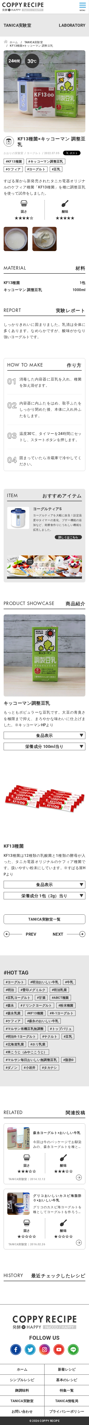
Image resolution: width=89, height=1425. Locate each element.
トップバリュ (62, 1028)
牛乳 (70, 982)
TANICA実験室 (22, 1400)
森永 (11, 1005)
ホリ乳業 (38, 1044)
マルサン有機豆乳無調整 (26, 1028)
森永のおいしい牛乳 (44, 1021)
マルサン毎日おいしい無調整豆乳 (32, 1060)
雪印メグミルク (33, 990)
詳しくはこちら (68, 537)
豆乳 (57, 169)
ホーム (22, 1369)
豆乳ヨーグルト (19, 997)
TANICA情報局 (67, 1400)
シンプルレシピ (22, 1379)
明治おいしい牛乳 (45, 982)
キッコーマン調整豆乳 (46, 161)
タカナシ (50, 1067)
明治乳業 (60, 990)
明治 (11, 990)
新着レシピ (67, 1369)
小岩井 (31, 1067)
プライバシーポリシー (66, 1411)
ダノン (12, 1067)
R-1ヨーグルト (62, 1013)
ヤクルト (50, 1036)
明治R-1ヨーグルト (22, 1036)
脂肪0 (69, 1060)
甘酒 (42, 997)
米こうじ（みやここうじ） (27, 1052)
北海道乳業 (16, 1044)
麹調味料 (22, 1390)
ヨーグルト (34, 153)
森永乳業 (14, 1013)
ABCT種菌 (61, 997)
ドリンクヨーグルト (37, 1005)
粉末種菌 (66, 1005)
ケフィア (14, 169)
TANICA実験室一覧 (44, 919)
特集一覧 (67, 1390)
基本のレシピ (66, 1379)
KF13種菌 (15, 161)
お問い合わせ (22, 1411)
